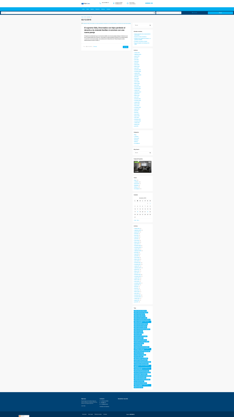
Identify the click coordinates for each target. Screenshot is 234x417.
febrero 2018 (137, 83)
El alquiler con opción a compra (140, 41)
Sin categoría (137, 143)
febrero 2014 (137, 115)
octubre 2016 (137, 102)
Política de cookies (98, 414)
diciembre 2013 (137, 119)
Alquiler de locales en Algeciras (140, 323)
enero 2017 (136, 97)
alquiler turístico (137, 334)
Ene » (138, 220)
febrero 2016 (137, 103)
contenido (136, 136)
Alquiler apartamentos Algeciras (140, 312)
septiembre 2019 (137, 54)
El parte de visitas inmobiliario (140, 36)
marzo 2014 (136, 114)
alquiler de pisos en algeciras (140, 327)
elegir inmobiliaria (138, 358)
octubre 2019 (137, 52)
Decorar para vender (138, 356)
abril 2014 (136, 112)
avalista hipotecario (138, 339)
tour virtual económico (139, 381)
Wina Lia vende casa (138, 387)
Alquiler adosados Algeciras (140, 310)
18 (137, 211)
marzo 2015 (136, 105)
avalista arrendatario (138, 338)
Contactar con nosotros (104, 406)
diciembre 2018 (137, 69)
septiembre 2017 (137, 267)
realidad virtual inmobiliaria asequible (142, 379)
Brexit (145, 339)
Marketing (136, 139)
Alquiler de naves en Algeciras (140, 325)
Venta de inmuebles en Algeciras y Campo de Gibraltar (141, 385)
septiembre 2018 (137, 74)
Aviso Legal (90, 414)
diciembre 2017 (137, 86)
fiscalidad (145, 358)
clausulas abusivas (138, 351)
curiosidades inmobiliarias (139, 354)
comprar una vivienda (138, 353)
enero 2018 (136, 85)
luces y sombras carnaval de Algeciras (142, 372)
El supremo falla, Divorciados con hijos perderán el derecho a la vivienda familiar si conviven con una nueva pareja (104, 30)
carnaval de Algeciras (138, 343)
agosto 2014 (136, 109)
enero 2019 (136, 68)
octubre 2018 (137, 73)
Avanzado (195, 12)
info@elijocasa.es (104, 404)
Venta (87, 9)
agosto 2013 (136, 124)
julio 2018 (136, 76)
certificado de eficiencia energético (141, 346)
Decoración (136, 138)
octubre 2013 (137, 122)
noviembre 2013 (137, 296)
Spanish (22, 415)
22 (147, 211)
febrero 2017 (137, 95)
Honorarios (84, 414)
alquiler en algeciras (138, 332)
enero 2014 (136, 117)
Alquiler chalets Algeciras (139, 316)
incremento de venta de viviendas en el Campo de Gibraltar (142, 368)
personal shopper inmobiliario (140, 374)
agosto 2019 (136, 56)
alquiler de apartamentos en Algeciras (142, 319)
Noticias (103, 9)
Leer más (125, 46)
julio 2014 (136, 110)
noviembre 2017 (137, 88)
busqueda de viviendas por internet (141, 341)
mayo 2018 (136, 78)
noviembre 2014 (137, 107)
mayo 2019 (136, 61)
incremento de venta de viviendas (141, 363)
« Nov (135, 220)
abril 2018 (136, 80)
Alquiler (92, 9)
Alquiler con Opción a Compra (140, 317)
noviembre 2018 (137, 71)
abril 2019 (136, 238)
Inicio (83, 9)
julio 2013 (136, 126)
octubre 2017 (137, 90)
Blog (135, 134)
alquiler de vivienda (138, 331)
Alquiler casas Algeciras (139, 314)
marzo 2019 (136, 64)
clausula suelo (146, 351)
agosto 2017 (136, 93)
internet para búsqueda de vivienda (141, 370)
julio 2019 (136, 57)
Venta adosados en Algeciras (140, 383)
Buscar (220, 12)
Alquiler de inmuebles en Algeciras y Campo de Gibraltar (141, 322)
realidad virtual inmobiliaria (140, 377)
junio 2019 (136, 59)
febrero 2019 (137, 66)
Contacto (108, 9)
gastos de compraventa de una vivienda (142, 361)
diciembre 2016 (137, 98)
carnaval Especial (137, 345)
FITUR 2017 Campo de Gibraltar (140, 360)
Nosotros (98, 9)
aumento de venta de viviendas (140, 336)
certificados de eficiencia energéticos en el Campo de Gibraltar (142, 349)
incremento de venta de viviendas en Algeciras (141, 366)
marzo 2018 (136, 81)
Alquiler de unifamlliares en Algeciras (142, 329)
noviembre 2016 (137, 100)
